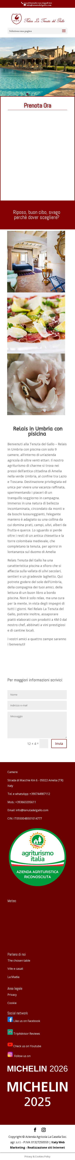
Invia (59, 743)
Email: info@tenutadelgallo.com (28, 810)
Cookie (12, 1003)
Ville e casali (15, 969)
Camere (13, 772)
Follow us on (22, 1056)
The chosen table (19, 960)
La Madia (13, 977)
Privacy (12, 995)
